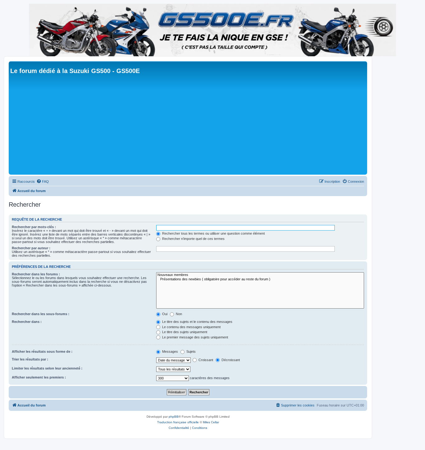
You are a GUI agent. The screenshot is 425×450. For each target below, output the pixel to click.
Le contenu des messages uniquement (191, 327)
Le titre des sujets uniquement (184, 332)
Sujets (190, 351)
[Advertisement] (197, 126)
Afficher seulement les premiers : (39, 377)
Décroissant (230, 360)
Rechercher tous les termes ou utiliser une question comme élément (213, 233)
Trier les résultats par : (30, 359)
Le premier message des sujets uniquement (194, 337)
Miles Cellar (211, 422)
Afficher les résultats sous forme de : (42, 351)
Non (178, 314)
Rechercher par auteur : (31, 248)
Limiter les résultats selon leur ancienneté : (47, 368)
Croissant (205, 360)
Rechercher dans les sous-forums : (40, 314)
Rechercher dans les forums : (36, 274)
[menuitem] (42, 181)
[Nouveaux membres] (260, 275)
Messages (169, 351)
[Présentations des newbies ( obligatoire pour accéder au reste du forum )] (260, 279)
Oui (164, 314)
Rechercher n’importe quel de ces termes (193, 239)
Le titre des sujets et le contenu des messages (196, 322)
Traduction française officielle (178, 422)
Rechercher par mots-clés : (34, 227)
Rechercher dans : (27, 322)
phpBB (174, 416)
